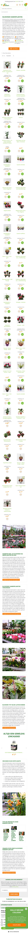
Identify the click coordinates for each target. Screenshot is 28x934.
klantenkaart (5, 42)
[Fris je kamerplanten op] (22, 833)
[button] (14, 931)
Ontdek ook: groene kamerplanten (11, 580)
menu (2, 5)
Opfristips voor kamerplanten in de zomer (13, 835)
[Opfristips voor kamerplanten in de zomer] (14, 828)
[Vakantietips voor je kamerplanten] (6, 830)
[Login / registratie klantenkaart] (17, 5)
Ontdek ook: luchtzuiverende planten (11, 614)
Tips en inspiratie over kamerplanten (10, 822)
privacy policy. (15, 886)
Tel (20, 5)
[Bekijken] (25, 4)
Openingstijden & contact (9, 872)
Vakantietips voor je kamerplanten (5, 837)
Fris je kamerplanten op (21, 838)
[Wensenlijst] (23, 5)
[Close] (26, 909)
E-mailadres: (5, 890)
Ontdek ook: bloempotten (9, 728)
